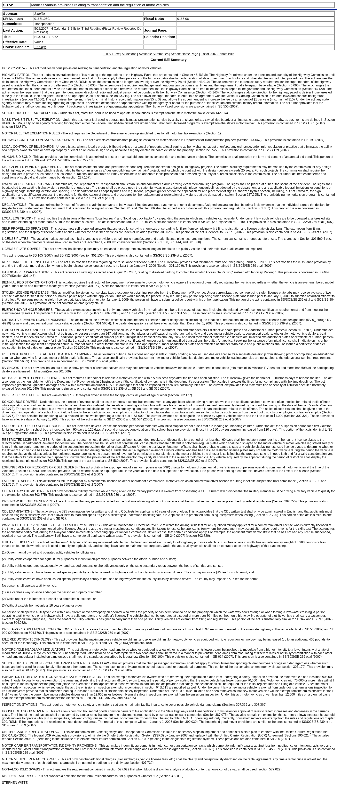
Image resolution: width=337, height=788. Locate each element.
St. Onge (40, 47)
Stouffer (39, 13)
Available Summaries (153, 54)
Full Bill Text (111, 54)
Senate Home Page (184, 54)
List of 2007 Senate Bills (217, 54)
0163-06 (183, 18)
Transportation (44, 24)
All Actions (129, 54)
